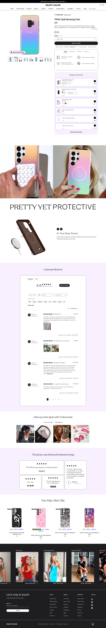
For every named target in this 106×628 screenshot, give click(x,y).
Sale (51, 613)
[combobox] (47, 295)
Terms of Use (52, 624)
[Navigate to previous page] (45, 399)
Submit (18, 610)
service (54, 301)
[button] (12, 9)
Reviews (66, 604)
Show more (31, 305)
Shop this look (92, 583)
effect (45, 301)
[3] (39, 249)
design (59, 301)
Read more (50, 373)
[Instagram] (95, 599)
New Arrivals (53, 607)
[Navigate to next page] (61, 399)
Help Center (80, 598)
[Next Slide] (50, 35)
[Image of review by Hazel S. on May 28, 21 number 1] (47, 348)
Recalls (79, 615)
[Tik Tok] (95, 608)
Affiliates (66, 607)
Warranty (72, 51)
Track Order (80, 601)
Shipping (79, 51)
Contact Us (80, 604)
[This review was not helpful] (76, 335)
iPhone (61, 35)
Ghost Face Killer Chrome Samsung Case (16, 533)
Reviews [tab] (30, 279)
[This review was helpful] (72, 335)
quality (34, 301)
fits (64, 301)
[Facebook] (95, 602)
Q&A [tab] (36, 279)
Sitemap (66, 624)
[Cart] (103, 5)
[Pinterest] (95, 605)
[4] (19, 228)
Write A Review (64, 285)
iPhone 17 (52, 615)
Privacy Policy (59, 624)
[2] (29, 223)
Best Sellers (53, 604)
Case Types (67, 601)
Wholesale (66, 610)
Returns (86, 51)
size (50, 301)
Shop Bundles (53, 601)
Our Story (66, 598)
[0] (32, 253)
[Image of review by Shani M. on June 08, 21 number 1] (47, 326)
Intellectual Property (43, 624)
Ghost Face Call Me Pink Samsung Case (41, 536)
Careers (66, 615)
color (29, 301)
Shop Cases (53, 598)
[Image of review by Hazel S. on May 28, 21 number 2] (55, 348)
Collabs (52, 610)
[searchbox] (33, 295)
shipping (40, 301)
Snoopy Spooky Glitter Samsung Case (89, 533)
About (65, 51)
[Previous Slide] (9, 35)
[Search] (100, 5)
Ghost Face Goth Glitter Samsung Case (65, 533)
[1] (22, 236)
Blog (65, 613)
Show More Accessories (76, 132)
